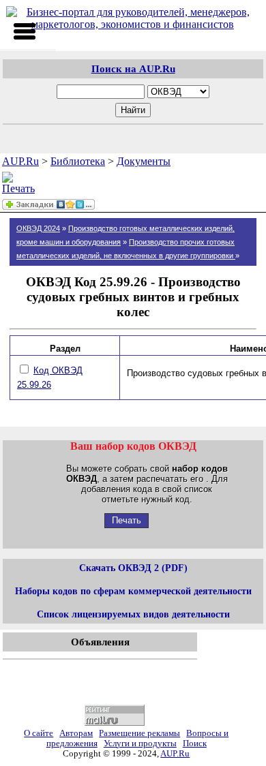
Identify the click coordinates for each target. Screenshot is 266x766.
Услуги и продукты (140, 743)
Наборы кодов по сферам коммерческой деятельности (133, 590)
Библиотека (77, 161)
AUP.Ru (20, 161)
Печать (126, 520)
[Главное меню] (24, 31)
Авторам (76, 733)
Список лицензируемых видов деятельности (133, 614)
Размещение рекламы (139, 733)
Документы (144, 161)
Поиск (195, 743)
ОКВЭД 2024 (38, 228)
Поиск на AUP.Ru (133, 68)
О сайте (38, 733)
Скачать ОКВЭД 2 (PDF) (133, 567)
